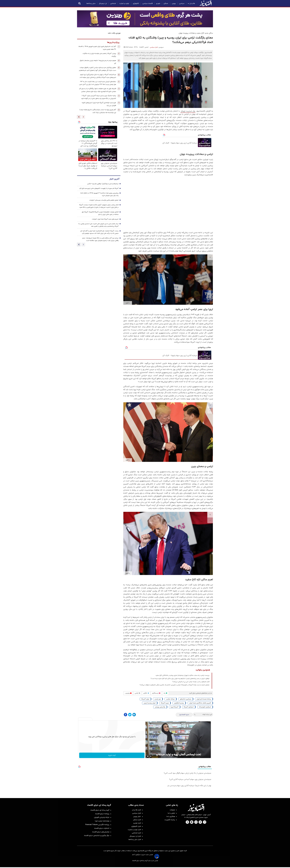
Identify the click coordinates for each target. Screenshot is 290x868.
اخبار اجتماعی (136, 833)
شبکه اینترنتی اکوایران (101, 817)
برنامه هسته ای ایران (204, 699)
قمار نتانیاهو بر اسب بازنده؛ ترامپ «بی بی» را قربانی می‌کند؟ (190, 682)
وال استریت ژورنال (188, 111)
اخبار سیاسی (154, 47)
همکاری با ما (171, 816)
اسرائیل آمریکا (188, 707)
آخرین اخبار (114, 179)
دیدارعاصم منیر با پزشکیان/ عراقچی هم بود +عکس (102, 184)
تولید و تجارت (124, 3)
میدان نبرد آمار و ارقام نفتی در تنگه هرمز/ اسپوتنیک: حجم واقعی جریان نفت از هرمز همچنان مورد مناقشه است (100, 239)
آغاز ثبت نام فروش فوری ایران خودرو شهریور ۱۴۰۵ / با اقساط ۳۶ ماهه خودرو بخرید (97, 47)
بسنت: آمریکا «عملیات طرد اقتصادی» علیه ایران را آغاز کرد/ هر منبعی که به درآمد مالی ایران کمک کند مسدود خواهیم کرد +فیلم (99, 232)
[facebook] (204, 822)
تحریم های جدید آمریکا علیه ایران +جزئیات (105, 219)
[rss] (187, 822)
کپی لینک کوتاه (207, 714)
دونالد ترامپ (170, 699)
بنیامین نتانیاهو (185, 699)
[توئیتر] (130, 714)
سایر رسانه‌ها (90, 3)
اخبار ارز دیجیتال (135, 836)
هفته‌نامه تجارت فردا (102, 821)
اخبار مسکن (137, 820)
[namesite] (205, 3)
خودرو (158, 3)
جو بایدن (158, 699)
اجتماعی (113, 3)
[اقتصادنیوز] (196, 808)
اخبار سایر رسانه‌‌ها (134, 839)
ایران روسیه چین (149, 703)
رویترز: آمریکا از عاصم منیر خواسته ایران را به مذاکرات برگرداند (99, 54)
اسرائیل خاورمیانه (205, 707)
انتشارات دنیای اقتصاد (101, 828)
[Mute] (151, 756)
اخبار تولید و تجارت (134, 830)
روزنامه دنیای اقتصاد (102, 814)
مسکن (166, 3)
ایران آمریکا (145, 699)
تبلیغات (172, 810)
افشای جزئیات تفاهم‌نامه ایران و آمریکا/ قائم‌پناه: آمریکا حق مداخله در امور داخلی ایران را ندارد (100, 213)
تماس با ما (171, 813)
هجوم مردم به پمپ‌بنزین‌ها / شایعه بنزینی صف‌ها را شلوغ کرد (98, 62)
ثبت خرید (112, 755)
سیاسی (181, 3)
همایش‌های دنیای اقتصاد (100, 832)
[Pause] (147, 756)
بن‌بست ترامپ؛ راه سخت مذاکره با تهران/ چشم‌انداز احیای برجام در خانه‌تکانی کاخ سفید (182, 675)
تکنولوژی (136, 3)
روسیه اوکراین (179, 703)
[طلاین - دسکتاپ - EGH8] (145, 18)
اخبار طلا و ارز (136, 810)
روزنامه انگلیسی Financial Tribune (97, 825)
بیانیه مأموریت (169, 820)
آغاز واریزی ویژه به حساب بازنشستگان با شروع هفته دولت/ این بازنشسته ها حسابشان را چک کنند (97, 111)
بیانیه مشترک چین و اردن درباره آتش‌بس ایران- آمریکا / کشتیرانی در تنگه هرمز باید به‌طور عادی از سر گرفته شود (98, 97)
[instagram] (196, 822)
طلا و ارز (192, 3)
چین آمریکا (165, 703)
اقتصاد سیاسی (147, 3)
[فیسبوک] (125, 714)
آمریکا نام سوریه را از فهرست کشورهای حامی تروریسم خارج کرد (98, 188)
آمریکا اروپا (174, 707)
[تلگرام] (134, 714)
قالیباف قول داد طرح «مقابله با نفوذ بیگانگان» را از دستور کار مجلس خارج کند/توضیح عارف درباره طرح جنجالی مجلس (97, 90)
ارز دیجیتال (103, 3)
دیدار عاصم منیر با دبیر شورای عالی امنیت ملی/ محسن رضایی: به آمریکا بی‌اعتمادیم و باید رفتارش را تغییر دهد (98, 225)
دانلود (128, 303)
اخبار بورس (137, 816)
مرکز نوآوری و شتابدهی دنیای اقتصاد (96, 835)
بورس (174, 3)
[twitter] (200, 822)
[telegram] (191, 822)
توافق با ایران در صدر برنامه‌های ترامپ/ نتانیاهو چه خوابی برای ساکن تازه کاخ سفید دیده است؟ (180, 679)
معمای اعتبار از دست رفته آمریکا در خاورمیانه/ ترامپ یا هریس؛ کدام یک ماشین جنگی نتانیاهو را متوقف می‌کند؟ (174, 685)
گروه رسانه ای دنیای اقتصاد (99, 810)
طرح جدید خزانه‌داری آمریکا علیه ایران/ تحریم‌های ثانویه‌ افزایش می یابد (99, 104)
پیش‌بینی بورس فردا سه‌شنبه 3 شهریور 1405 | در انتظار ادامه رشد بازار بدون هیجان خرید (99, 194)
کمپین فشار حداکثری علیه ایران (200, 703)
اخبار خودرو (137, 823)
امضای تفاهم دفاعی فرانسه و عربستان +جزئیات (103, 200)
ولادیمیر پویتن (160, 707)
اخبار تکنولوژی (136, 826)
